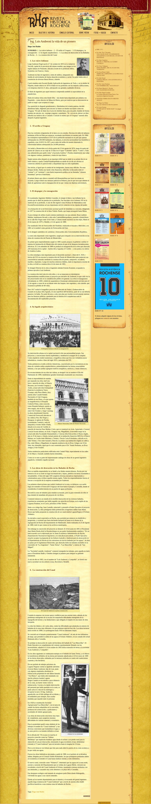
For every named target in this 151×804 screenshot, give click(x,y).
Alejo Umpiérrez (103, 60)
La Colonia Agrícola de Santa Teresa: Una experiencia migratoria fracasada (107, 95)
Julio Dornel (102, 78)
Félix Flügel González (104, 92)
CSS (109, 802)
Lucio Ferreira (102, 107)
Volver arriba (87, 796)
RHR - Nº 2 (33, 44)
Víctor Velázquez (103, 66)
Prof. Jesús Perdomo (104, 84)
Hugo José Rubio (38, 792)
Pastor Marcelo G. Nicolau (106, 88)
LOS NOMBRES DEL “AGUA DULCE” (108, 85)
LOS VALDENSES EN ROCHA (105, 90)
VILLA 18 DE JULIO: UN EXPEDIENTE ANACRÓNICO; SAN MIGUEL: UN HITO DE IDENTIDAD (110, 55)
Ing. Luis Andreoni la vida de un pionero (53, 41)
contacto (106, 318)
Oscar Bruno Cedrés (104, 72)
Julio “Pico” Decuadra (104, 52)
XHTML (104, 802)
